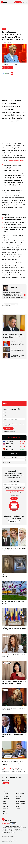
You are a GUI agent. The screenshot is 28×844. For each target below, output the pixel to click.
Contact (18, 808)
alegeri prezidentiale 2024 (6, 305)
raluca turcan (7, 303)
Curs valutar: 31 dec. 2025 (14, 437)
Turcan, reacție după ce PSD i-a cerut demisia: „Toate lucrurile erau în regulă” (14, 229)
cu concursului (12, 492)
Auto (4, 811)
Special (5, 813)
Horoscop (5, 808)
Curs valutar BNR (20, 793)
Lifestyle (5, 803)
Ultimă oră (5, 793)
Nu (5, 415)
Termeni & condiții (20, 803)
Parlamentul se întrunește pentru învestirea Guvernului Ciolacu (13, 223)
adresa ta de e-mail (14, 481)
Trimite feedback (8, 428)
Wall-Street (4, 837)
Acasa (3, 768)
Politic (3, 28)
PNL (17, 303)
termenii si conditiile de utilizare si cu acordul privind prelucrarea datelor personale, (15, 490)
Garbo (11, 837)
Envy (14, 837)
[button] (23, 2)
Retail (17, 837)
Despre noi (18, 796)
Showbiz (5, 801)
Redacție (18, 798)
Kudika (8, 837)
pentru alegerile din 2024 (15, 160)
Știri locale (5, 796)
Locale (9, 768)
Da (5, 412)
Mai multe (14, 522)
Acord (17, 806)
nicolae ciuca (13, 303)
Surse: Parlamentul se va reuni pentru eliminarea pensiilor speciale (14, 218)
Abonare (14, 498)
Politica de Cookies (20, 801)
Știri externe (6, 798)
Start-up (20, 837)
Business (5, 806)
